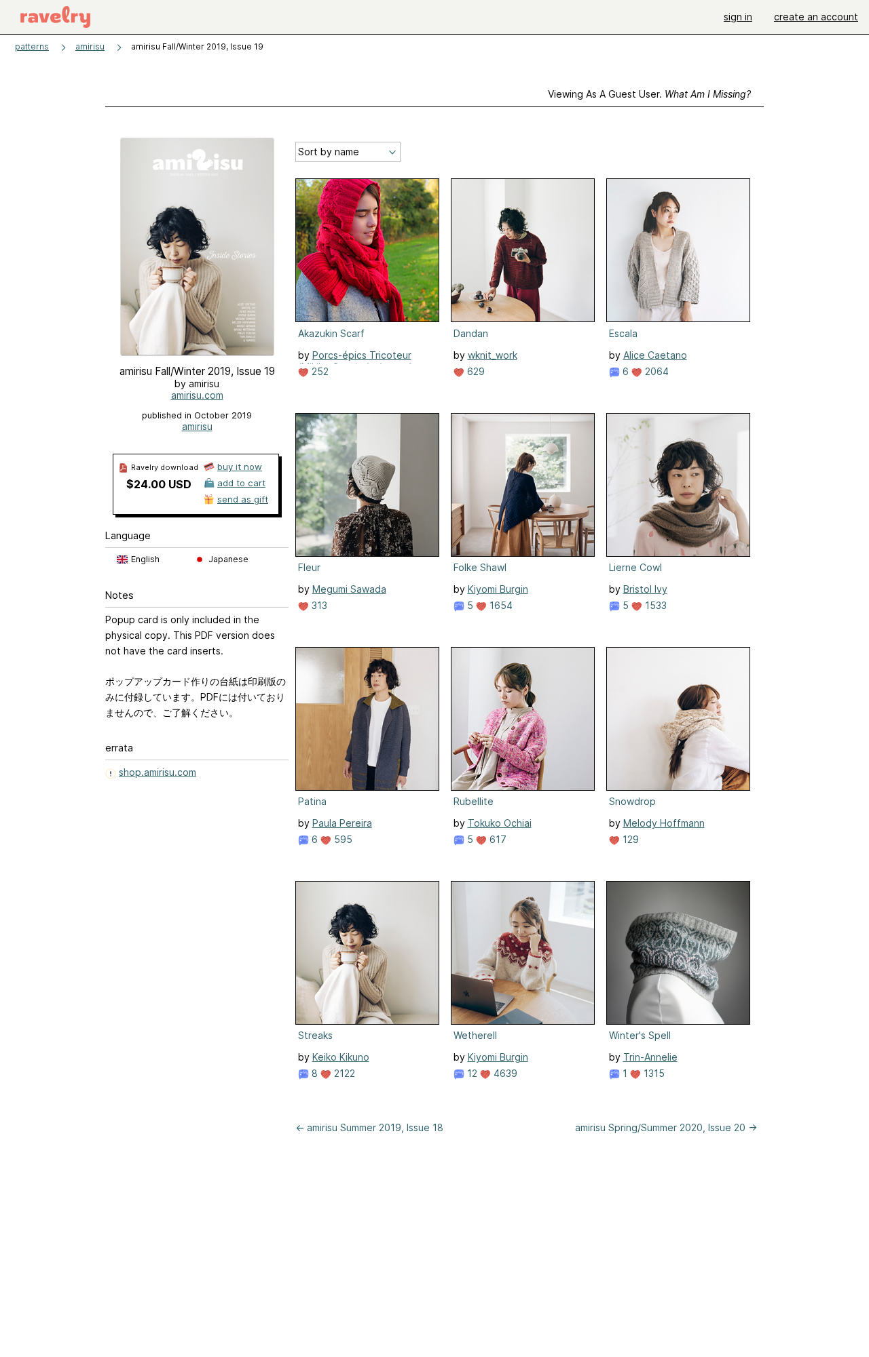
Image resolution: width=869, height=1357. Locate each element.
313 (318, 605)
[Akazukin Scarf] (367, 250)
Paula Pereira (342, 823)
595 (341, 839)
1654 (500, 605)
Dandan (471, 333)
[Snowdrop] (678, 719)
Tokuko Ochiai (500, 823)
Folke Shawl (480, 567)
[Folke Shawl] (523, 485)
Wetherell (475, 1035)
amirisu (90, 46)
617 (496, 839)
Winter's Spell (640, 1035)
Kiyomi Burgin (498, 589)
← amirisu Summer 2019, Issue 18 (369, 1127)
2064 (655, 371)
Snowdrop (632, 801)
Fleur (309, 567)
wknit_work (492, 355)
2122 (343, 1073)
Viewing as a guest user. (649, 94)
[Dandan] (523, 250)
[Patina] (367, 719)
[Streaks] (367, 953)
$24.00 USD (158, 484)
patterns (32, 46)
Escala (623, 333)
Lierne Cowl (635, 567)
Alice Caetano (655, 355)
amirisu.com (197, 395)
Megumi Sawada (349, 589)
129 (629, 839)
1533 (654, 605)
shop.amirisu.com (157, 772)
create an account (816, 16)
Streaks (315, 1035)
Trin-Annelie (650, 1057)
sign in (738, 16)
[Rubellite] (523, 719)
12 (470, 1073)
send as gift (242, 499)
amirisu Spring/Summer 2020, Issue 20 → (666, 1127)
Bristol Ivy (645, 589)
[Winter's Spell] (678, 953)
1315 (653, 1073)
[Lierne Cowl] (678, 485)
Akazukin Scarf (331, 333)
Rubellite (474, 801)
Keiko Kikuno (340, 1057)
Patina (312, 801)
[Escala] (678, 250)
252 (319, 371)
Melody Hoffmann (664, 823)
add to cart (241, 482)
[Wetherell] (523, 953)
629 (474, 371)
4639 (504, 1073)
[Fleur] (367, 485)
